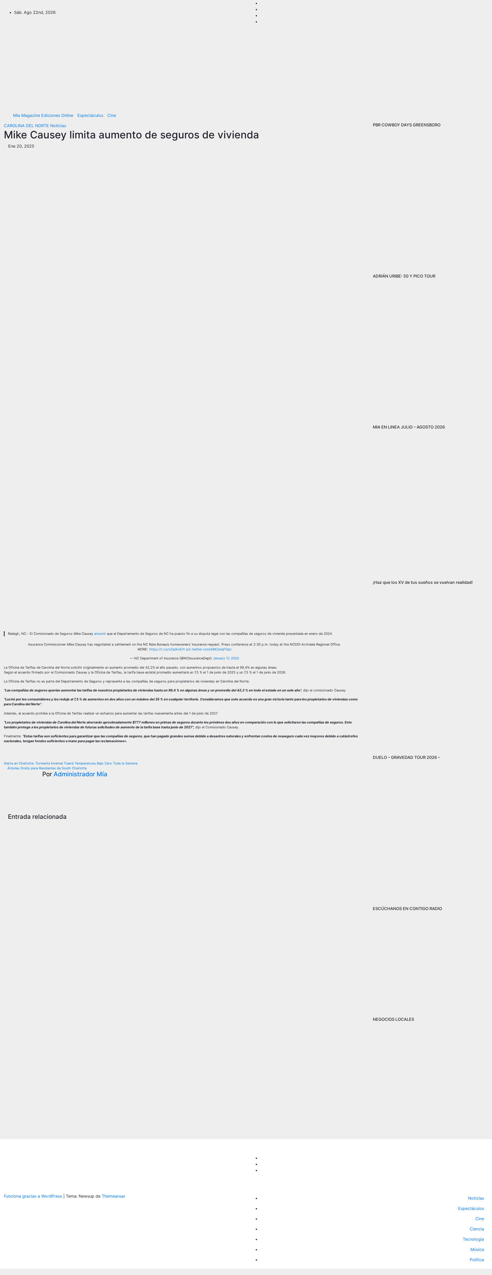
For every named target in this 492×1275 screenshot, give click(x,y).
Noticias (58, 125)
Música (477, 1249)
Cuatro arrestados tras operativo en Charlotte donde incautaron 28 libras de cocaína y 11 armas (144, 895)
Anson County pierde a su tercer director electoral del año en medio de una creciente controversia (267, 895)
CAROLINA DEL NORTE (27, 125)
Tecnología (473, 1239)
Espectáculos (90, 115)
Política (477, 1259)
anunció (100, 634)
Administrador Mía (80, 774)
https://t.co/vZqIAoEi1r (167, 649)
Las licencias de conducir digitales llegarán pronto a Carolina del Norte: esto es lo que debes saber (21, 898)
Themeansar (113, 1196)
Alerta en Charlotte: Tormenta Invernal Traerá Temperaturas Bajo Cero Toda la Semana (71, 763)
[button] (482, 115)
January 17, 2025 (226, 658)
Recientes (17, 844)
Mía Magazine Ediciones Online (43, 115)
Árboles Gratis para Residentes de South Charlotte (46, 768)
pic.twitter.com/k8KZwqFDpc (209, 649)
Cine (111, 115)
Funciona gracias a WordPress (33, 1196)
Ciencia (477, 1228)
